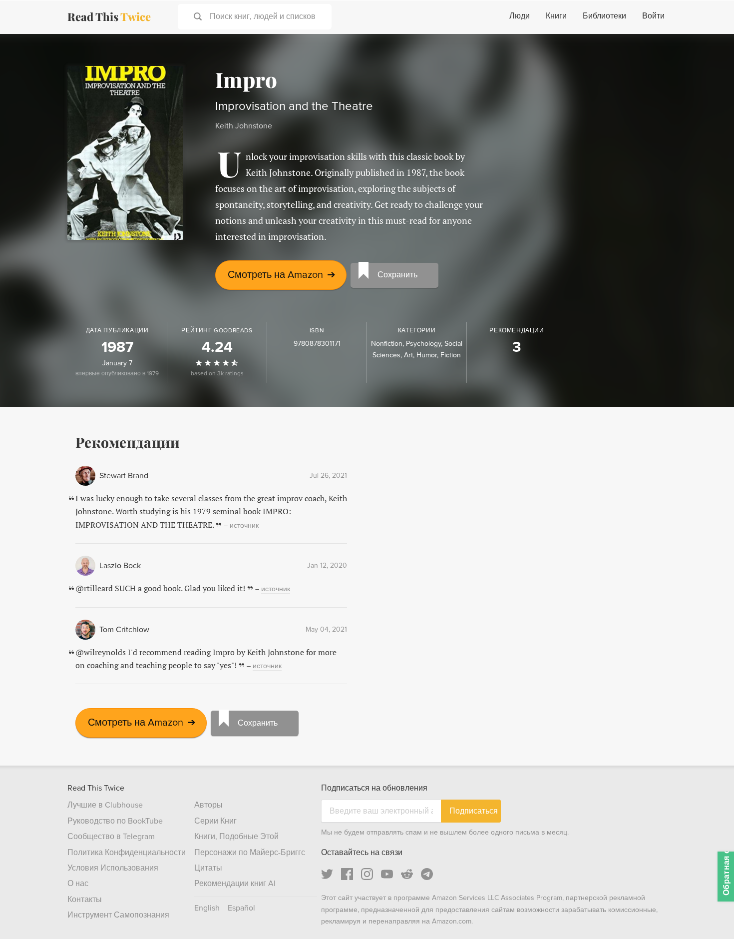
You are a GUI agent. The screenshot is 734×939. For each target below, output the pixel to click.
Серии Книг (215, 821)
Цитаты (208, 868)
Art (408, 355)
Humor (426, 355)
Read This (109, 16)
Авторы (208, 805)
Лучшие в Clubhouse (105, 805)
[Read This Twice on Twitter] (327, 874)
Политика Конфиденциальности (126, 853)
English (207, 908)
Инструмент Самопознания (118, 915)
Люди (519, 16)
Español (241, 908)
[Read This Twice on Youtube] (387, 874)
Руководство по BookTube (115, 821)
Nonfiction (386, 343)
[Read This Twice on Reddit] (407, 874)
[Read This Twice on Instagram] (367, 874)
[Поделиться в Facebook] (710, 68)
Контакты (84, 900)
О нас (77, 884)
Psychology (423, 343)
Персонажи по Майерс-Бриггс (249, 853)
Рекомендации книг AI (235, 884)
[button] (708, 913)
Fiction (450, 355)
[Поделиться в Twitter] (710, 50)
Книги (556, 16)
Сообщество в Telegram (111, 837)
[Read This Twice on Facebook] (347, 874)
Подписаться (473, 811)
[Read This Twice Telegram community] (427, 874)
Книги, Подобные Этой (236, 837)
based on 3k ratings (217, 373)
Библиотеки (604, 16)
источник (244, 525)
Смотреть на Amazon (282, 275)
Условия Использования (112, 868)
